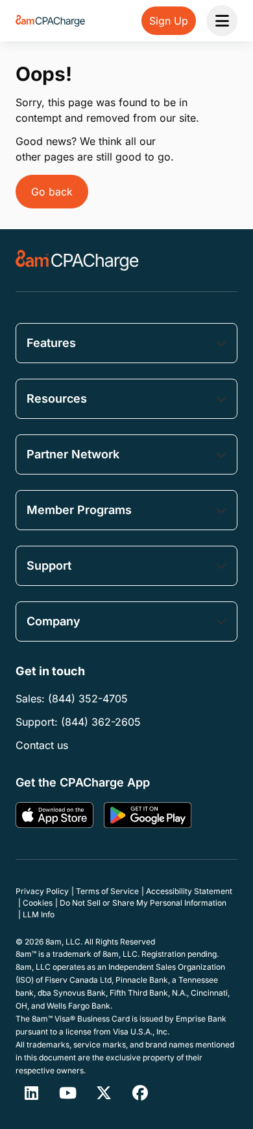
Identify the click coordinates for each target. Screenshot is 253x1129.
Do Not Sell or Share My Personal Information (143, 903)
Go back (52, 191)
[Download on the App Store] (54, 815)
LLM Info (38, 914)
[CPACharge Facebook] (140, 1092)
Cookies (38, 903)
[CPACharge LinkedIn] (31, 1092)
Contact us (42, 745)
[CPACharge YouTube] (67, 1092)
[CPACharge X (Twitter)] (103, 1092)
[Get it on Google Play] (147, 815)
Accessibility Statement (189, 891)
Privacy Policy (42, 891)
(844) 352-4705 (88, 698)
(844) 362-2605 (101, 721)
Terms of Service (107, 891)
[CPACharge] (77, 260)
